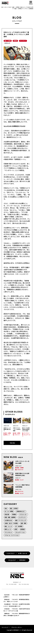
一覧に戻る (12, 443)
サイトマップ (5, 627)
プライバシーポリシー (16, 627)
